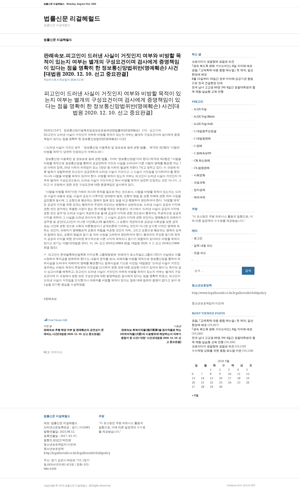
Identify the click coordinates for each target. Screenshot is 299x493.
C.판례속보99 (202, 153)
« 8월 (195, 395)
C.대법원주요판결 (205, 131)
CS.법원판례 (202, 168)
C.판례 (198, 145)
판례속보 (56, 352)
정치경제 (199, 190)
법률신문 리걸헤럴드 (72, 18)
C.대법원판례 (202, 138)
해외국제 (199, 197)
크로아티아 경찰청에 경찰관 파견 (213, 61)
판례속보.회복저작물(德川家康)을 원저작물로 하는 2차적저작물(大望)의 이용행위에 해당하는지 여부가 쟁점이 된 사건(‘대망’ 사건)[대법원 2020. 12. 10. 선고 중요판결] (150, 334)
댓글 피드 (200, 253)
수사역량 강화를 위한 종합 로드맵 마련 (216, 350)
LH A (55, 79)
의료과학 (199, 182)
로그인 (198, 238)
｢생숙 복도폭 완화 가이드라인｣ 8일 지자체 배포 (222, 66)
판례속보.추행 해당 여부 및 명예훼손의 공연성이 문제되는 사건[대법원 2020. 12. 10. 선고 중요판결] (74, 330)
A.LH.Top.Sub (203, 123)
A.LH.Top (200, 109)
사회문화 (199, 175)
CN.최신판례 (202, 160)
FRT (253, 485)
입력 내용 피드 (203, 245)
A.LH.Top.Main (204, 116)
